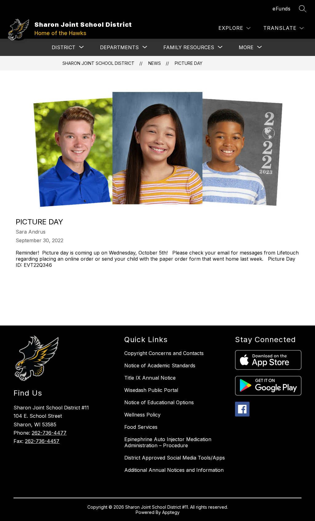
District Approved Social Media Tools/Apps (174, 458)
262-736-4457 (42, 441)
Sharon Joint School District (98, 63)
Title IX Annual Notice (150, 378)
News (154, 63)
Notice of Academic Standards (159, 365)
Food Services (141, 427)
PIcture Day (188, 63)
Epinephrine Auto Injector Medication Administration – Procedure (167, 442)
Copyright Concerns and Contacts (164, 353)
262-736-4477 (49, 433)
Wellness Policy (142, 415)
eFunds (281, 9)
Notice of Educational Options (159, 402)
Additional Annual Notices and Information (174, 470)
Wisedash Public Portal (151, 390)
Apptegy (171, 512)
